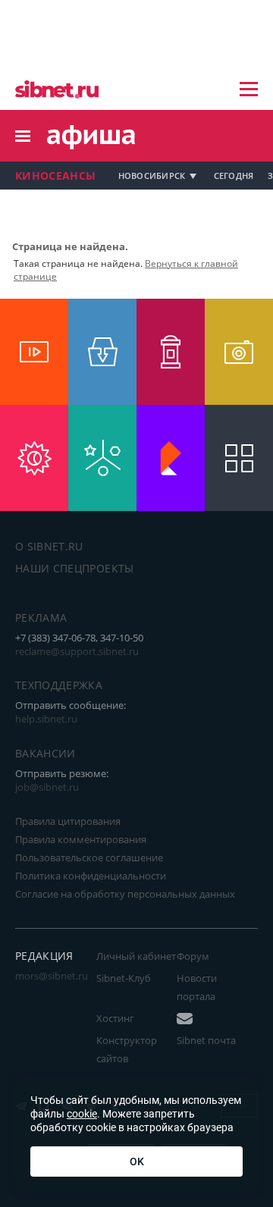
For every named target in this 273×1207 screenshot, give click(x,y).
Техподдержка (58, 685)
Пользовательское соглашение (89, 857)
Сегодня (234, 175)
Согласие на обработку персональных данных (125, 894)
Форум (193, 956)
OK (137, 1161)
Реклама (41, 617)
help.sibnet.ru (46, 719)
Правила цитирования (68, 821)
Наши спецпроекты (74, 568)
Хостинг (115, 1018)
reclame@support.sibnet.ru (77, 651)
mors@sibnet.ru (51, 976)
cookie (82, 1114)
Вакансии (45, 753)
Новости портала (197, 987)
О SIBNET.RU (49, 546)
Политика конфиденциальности (90, 876)
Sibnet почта (206, 1040)
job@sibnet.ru (47, 787)
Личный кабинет (136, 956)
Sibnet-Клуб (123, 978)
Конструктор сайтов (126, 1049)
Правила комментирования (80, 839)
